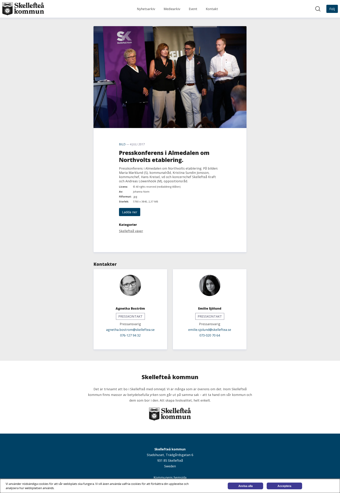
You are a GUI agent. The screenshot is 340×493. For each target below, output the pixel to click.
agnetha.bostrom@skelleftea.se (130, 329)
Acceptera (284, 486)
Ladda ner (129, 212)
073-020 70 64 (209, 335)
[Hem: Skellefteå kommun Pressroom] (23, 9)
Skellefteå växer (131, 231)
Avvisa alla (245, 486)
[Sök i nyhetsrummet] (318, 9)
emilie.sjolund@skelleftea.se (209, 329)
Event (193, 9)
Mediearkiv (172, 9)
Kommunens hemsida (170, 477)
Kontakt (212, 9)
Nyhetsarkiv (146, 9)
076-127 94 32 (130, 335)
